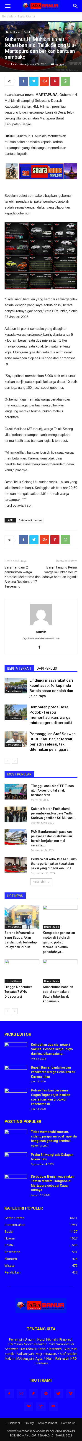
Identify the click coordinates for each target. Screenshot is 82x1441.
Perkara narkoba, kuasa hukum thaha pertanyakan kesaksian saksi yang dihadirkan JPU (54, 863)
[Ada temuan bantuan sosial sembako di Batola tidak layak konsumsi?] (60, 971)
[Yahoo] (41, 1406)
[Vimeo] (70, 1393)
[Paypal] (33, 1393)
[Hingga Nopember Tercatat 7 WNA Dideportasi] (22, 971)
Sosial (27, 32)
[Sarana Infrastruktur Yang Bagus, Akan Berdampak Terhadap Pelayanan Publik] (22, 917)
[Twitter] (58, 1393)
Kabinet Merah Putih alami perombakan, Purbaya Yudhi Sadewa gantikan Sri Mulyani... (53, 813)
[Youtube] (53, 1406)
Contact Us (68, 1423)
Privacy (29, 1423)
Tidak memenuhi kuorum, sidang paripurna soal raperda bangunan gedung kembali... (54, 1136)
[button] (75, 6)
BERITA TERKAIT (19, 668)
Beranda (7, 16)
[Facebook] (41, 647)
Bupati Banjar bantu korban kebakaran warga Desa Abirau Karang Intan (53, 1072)
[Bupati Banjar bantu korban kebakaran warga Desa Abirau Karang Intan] (16, 1073)
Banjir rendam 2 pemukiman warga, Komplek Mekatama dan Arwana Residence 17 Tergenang (23, 576)
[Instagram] (21, 1393)
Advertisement (47, 1423)
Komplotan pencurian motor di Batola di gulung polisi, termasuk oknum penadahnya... (59, 942)
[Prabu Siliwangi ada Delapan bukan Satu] (16, 1160)
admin (19, 64)
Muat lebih (39, 882)
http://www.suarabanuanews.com (41, 638)
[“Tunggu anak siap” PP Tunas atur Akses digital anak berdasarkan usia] (16, 791)
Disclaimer (13, 1423)
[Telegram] (46, 1393)
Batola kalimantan (30, 520)
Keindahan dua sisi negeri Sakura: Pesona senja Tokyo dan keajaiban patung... (52, 1049)
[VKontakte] (28, 1406)
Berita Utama (26, 16)
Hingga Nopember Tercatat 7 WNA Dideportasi (18, 991)
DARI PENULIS (47, 668)
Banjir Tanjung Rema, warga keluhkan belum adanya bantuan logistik (59, 572)
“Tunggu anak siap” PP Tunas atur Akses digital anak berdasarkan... (52, 790)
